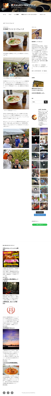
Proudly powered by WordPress (28, 392)
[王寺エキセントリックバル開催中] (11, 266)
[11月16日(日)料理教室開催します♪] (11, 374)
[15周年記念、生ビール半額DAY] (11, 315)
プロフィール (42, 14)
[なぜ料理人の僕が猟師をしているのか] (11, 293)
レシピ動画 (16, 14)
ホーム (4, 14)
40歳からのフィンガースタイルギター (29, 14)
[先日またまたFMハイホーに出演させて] (44, 140)
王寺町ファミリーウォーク (13, 29)
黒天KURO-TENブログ (23, 5)
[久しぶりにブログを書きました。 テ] (35, 131)
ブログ (10, 14)
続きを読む (5, 277)
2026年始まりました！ (9, 328)
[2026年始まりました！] (11, 349)
